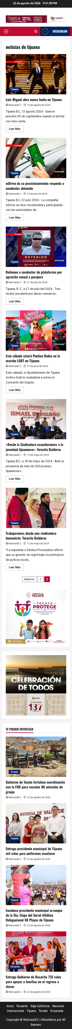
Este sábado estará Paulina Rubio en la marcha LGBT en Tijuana (36, 330)
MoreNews (48, 1020)
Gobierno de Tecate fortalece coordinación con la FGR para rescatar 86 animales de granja (35, 787)
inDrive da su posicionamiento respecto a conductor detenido (36, 158)
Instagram (60, 31)
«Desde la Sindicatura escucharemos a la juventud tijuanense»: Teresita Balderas (36, 419)
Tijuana (14, 89)
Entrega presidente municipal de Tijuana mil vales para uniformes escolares (34, 851)
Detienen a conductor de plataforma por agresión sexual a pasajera (36, 247)
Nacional (58, 1006)
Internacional (15, 1011)
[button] (6, 31)
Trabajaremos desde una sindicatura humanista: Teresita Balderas (36, 508)
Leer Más (16, 129)
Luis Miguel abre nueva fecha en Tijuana (36, 74)
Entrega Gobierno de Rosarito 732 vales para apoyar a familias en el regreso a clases (33, 981)
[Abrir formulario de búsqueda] (36, 31)
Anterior (29, 579)
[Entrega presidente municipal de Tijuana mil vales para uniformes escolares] (36, 823)
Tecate (14, 772)
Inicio (10, 1006)
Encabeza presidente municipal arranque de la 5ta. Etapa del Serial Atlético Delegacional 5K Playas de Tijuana (34, 915)
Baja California (40, 1006)
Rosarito (15, 966)
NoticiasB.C (15, 105)
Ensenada (56, 1011)
